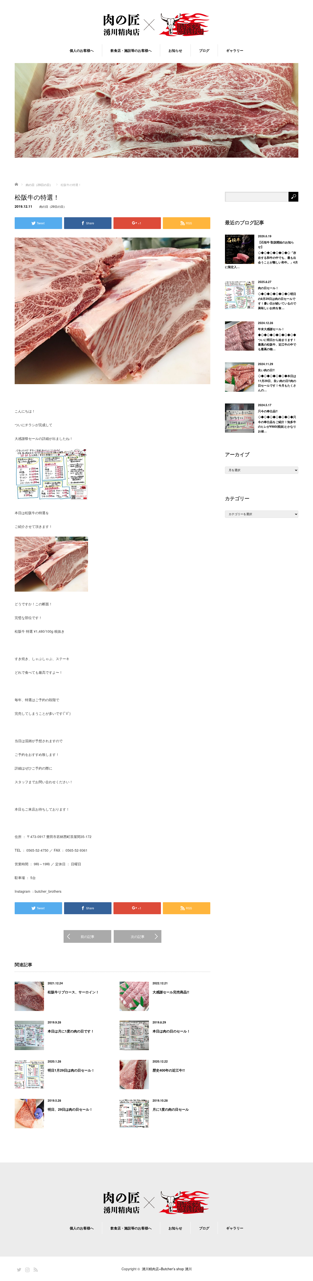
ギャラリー (234, 50)
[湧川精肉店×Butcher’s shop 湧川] (156, 25)
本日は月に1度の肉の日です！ (71, 1031)
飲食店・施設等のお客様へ (131, 50)
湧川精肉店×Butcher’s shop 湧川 (167, 1268)
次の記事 (138, 936)
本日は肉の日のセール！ (171, 1031)
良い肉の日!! (266, 370)
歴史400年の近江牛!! (169, 1070)
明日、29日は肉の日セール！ (70, 1109)
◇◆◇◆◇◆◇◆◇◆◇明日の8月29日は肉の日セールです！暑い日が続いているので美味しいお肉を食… (277, 301)
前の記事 (87, 936)
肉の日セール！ (268, 288)
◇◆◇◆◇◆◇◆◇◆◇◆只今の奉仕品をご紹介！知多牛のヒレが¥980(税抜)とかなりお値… (277, 424)
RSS (35, 1268)
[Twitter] (18, 1268)
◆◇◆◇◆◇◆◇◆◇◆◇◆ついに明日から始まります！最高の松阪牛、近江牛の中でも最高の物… (277, 342)
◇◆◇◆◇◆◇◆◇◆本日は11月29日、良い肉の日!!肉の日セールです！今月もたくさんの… (277, 383)
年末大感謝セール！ (271, 329)
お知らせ (175, 50)
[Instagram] (26, 1268)
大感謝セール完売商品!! (171, 991)
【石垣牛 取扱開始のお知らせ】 (276, 244)
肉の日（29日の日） (52, 206)
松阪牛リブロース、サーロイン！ (73, 991)
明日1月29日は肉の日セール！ (71, 1070)
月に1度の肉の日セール (171, 1109)
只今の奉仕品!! (268, 411)
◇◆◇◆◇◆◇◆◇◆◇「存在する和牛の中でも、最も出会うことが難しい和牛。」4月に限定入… (261, 259)
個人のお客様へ (82, 50)
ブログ (204, 50)
